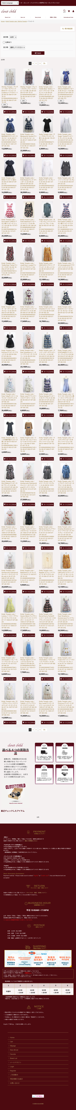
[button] (64, 11)
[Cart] (68, 11)
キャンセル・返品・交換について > (36, 892)
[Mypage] (73, 11)
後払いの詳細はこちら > (31, 841)
